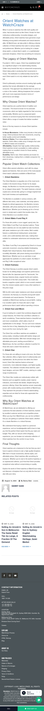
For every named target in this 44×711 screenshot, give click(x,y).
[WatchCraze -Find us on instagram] (9, 575)
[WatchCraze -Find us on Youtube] (15, 575)
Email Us (5, 590)
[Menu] (2, 7)
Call (8, 709)
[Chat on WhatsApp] (39, 700)
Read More (5, 546)
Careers (4, 625)
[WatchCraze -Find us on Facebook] (4, 575)
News (8, 14)
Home (2, 14)
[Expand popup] (37, 692)
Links (38, 2)
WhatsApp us (32, 709)
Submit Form (6, 592)
